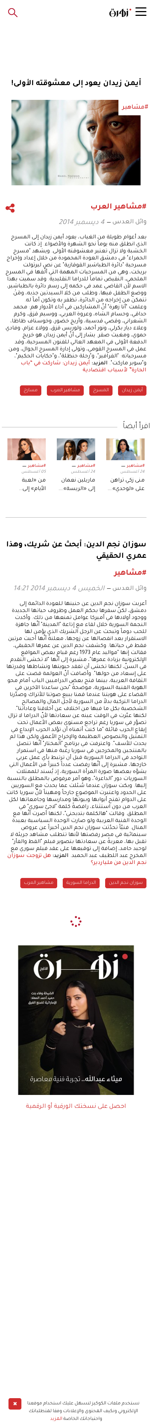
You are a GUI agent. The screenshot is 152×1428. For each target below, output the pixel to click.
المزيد (56, 1419)
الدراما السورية (81, 883)
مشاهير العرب (65, 390)
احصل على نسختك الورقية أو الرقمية (76, 1106)
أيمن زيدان (132, 390)
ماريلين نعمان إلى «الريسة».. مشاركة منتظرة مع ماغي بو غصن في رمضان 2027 (78, 485)
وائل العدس (129, 222)
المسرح (101, 390)
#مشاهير (136, 466)
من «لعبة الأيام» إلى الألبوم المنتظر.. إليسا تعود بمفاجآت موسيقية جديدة (26, 485)
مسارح (31, 390)
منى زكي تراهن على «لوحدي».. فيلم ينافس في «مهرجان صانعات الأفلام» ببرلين (127, 485)
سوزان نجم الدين (126, 883)
